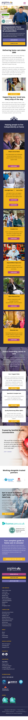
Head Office (5, 661)
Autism (3, 604)
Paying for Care (5, 647)
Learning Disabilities (6, 600)
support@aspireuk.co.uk (8, 669)
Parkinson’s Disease (6, 624)
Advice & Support (6, 643)
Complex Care (14, 229)
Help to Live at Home (14, 151)
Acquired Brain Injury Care (14, 262)
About (3, 632)
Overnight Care (9, 190)
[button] (24, 3)
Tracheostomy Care (6, 625)
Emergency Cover (6, 605)
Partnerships (5, 635)
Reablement (5, 602)
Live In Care (19, 190)
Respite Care (5, 595)
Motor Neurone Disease (7, 619)
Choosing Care (5, 645)
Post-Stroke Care (6, 614)
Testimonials (5, 637)
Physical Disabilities (6, 599)
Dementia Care (14, 330)
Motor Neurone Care (14, 296)
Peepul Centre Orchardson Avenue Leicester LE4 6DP (6, 665)
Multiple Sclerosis (6, 617)
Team (3, 634)
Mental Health (5, 597)
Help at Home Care (6, 590)
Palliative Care (5, 615)
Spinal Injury (5, 622)
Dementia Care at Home (7, 612)
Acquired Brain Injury (7, 620)
